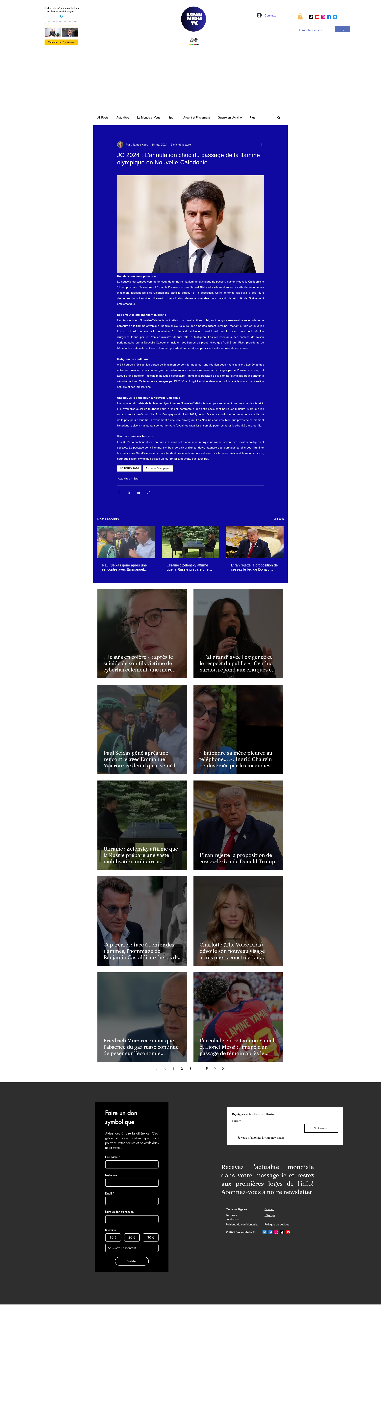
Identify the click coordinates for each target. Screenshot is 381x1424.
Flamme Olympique (158, 468)
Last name (111, 1175)
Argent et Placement (196, 117)
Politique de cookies (277, 1224)
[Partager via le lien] (148, 492)
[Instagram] (323, 17)
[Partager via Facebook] (119, 492)
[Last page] (223, 1068)
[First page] (157, 1068)
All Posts (103, 117)
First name (112, 1157)
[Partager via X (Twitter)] (129, 492)
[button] (300, 16)
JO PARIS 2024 (129, 468)
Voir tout (278, 518)
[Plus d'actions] (261, 144)
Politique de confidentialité (242, 1224)
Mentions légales (236, 1209)
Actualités (122, 117)
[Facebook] (329, 17)
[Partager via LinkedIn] (138, 492)
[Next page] (215, 1068)
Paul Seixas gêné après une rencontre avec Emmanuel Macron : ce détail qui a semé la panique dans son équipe (125, 567)
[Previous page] (165, 1068)
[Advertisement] (119, 1364)
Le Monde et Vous (148, 117)
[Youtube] (317, 17)
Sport (171, 117)
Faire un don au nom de (119, 1212)
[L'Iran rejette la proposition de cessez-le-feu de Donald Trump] (255, 542)
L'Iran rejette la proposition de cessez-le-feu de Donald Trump (254, 567)
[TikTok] (311, 17)
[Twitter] (335, 17)
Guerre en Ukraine (230, 117)
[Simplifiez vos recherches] (342, 29)
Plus (252, 117)
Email (236, 1120)
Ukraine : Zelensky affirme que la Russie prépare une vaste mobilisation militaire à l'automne (189, 567)
